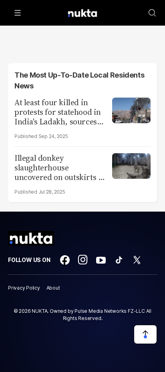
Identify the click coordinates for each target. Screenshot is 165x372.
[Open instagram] (83, 260)
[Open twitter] (137, 260)
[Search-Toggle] (152, 13)
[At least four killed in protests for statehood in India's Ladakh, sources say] (131, 109)
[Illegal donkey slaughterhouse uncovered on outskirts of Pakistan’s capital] (131, 165)
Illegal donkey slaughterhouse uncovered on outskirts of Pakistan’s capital (59, 167)
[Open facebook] (65, 260)
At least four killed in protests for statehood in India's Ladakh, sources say (57, 112)
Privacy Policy (24, 288)
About (53, 288)
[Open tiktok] (119, 260)
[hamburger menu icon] (17, 13)
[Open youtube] (101, 260)
